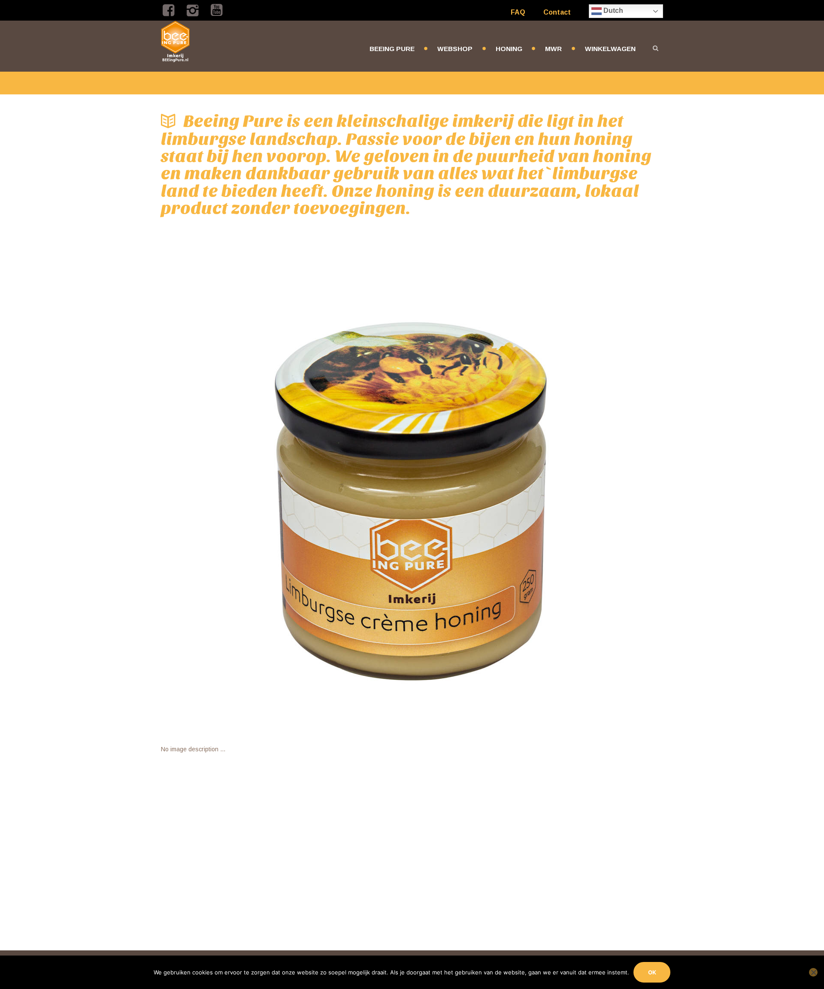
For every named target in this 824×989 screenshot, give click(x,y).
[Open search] (655, 48)
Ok (652, 972)
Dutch (612, 10)
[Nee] (813, 972)
